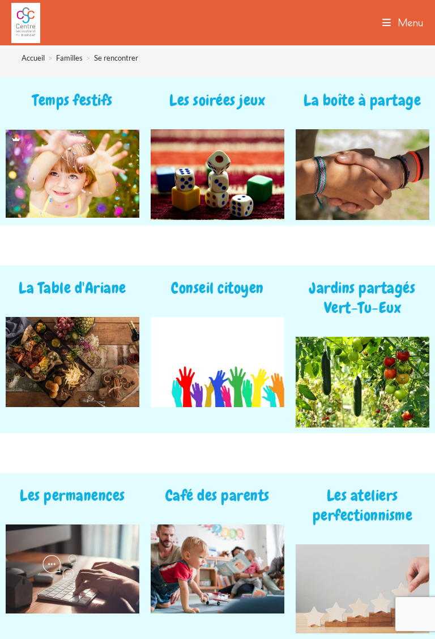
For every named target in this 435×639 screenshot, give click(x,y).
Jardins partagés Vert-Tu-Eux (362, 298)
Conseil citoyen (217, 288)
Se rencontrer (116, 57)
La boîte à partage (362, 100)
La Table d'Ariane (72, 288)
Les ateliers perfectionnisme (363, 505)
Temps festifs (72, 100)
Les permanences (72, 495)
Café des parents (217, 495)
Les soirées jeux (217, 100)
